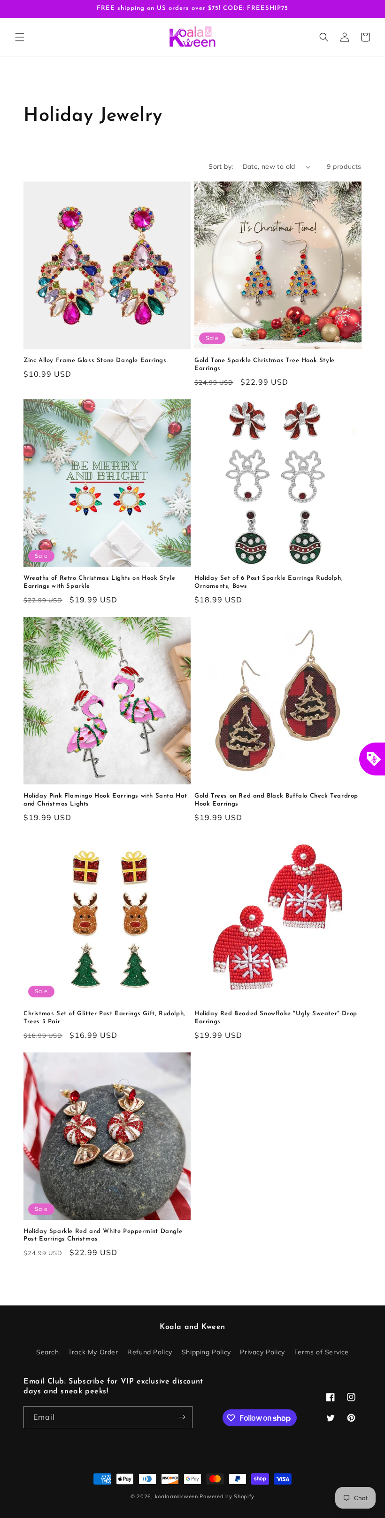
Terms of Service (321, 1352)
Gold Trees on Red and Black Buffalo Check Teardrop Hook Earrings (276, 800)
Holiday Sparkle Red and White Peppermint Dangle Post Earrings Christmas (102, 1235)
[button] (19, 37)
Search (47, 1352)
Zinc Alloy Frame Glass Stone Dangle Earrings (94, 360)
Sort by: (220, 166)
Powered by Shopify (227, 1496)
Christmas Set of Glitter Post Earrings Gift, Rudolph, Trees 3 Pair (104, 1018)
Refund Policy (149, 1352)
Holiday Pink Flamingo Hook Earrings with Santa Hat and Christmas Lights (105, 800)
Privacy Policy (262, 1352)
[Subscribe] (181, 1417)
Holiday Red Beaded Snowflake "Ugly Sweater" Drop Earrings (275, 1018)
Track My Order (93, 1352)
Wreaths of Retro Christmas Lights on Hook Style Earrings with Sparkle (99, 582)
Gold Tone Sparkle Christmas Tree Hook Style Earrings (264, 364)
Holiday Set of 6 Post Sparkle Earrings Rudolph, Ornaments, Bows (268, 582)
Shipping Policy (206, 1352)
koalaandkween (176, 1496)
